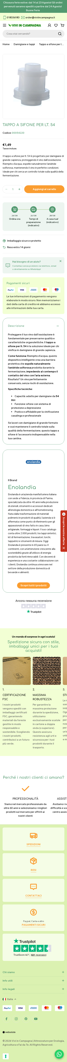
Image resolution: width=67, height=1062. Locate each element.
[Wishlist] (56, 25)
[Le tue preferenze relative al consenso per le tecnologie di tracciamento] (6, 1056)
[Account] (49, 25)
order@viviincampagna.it (40, 17)
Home (6, 44)
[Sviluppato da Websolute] (9, 1034)
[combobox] (33, 34)
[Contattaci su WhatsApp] (59, 1054)
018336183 (13, 17)
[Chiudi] (60, 261)
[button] (63, 531)
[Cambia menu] (5, 25)
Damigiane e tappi (24, 44)
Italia (10, 999)
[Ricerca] (60, 34)
